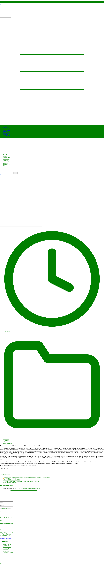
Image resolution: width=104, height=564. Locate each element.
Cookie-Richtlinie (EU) (8, 552)
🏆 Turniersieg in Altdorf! (9, 478)
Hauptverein (6, 548)
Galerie (5, 137)
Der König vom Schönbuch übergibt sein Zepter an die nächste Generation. (21, 481)
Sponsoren (5, 134)
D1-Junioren (6, 439)
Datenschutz (6, 551)
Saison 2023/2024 (7, 443)
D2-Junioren (6, 440)
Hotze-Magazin (7, 135)
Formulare (5, 131)
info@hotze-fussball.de (5, 538)
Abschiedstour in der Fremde (10, 482)
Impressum (5, 549)
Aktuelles (5, 126)
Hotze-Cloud (6, 545)
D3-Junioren (6, 441)
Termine (5, 127)
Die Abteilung (6, 130)
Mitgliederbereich (7, 544)
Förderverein (6, 133)
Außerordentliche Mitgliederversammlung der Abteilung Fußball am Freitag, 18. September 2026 (26, 477)
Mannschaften (6, 128)
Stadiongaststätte (7, 547)
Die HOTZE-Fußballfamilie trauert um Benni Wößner (27, 488)
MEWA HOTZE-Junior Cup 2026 (11, 480)
